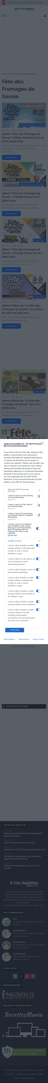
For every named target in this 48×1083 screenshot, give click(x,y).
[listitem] (24, 490)
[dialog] (24, 541)
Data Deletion (9, 639)
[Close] (43, 444)
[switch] (38, 496)
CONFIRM (14, 630)
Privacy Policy (38, 639)
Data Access (24, 639)
